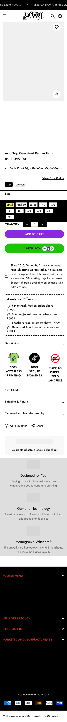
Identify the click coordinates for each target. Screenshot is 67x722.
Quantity (12, 224)
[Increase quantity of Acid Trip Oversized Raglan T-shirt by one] (42, 224)
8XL (10, 217)
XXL (53, 205)
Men (8, 185)
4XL (20, 211)
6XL (39, 211)
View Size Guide (53, 178)
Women (20, 185)
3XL (10, 211)
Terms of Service (12, 597)
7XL (49, 211)
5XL (29, 211)
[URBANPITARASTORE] (33, 16)
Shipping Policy (12, 602)
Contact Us (9, 608)
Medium (21, 205)
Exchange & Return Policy (18, 585)
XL (43, 205)
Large (33, 205)
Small (10, 205)
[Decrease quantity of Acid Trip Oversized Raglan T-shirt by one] (27, 224)
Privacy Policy (11, 591)
